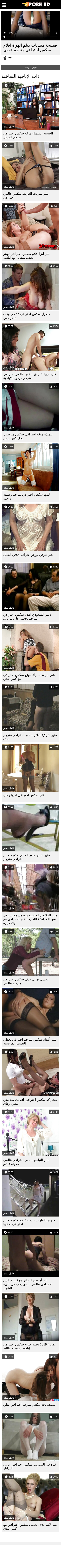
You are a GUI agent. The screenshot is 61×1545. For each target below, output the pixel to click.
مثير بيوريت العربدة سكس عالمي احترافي (26, 195)
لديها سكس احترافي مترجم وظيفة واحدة (26, 496)
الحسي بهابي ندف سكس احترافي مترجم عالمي (26, 981)
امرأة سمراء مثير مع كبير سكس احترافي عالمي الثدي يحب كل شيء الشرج (27, 1284)
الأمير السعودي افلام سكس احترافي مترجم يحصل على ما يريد (27, 616)
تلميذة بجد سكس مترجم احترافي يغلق (29, 1404)
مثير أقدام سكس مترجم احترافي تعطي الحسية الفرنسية (30, 1041)
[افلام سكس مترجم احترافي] (36, 5)
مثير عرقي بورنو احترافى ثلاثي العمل (28, 555)
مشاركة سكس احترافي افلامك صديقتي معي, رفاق (30, 1102)
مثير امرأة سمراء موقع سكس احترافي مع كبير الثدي (29, 677)
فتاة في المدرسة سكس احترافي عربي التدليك (29, 1466)
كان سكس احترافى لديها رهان (23, 795)
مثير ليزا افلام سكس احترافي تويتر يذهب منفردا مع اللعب (26, 256)
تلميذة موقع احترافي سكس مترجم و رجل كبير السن (28, 436)
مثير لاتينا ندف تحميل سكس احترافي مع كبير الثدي (30, 1526)
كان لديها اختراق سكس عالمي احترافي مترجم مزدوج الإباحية (29, 376)
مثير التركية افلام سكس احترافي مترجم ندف (30, 737)
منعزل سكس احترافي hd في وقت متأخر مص (26, 316)
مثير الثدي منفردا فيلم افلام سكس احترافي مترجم (26, 857)
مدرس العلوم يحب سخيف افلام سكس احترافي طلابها (29, 1222)
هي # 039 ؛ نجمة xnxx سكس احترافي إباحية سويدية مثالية (29, 1346)
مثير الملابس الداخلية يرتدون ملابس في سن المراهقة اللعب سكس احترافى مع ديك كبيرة (30, 919)
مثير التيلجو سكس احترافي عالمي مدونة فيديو (26, 1162)
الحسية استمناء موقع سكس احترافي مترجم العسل (28, 135)
